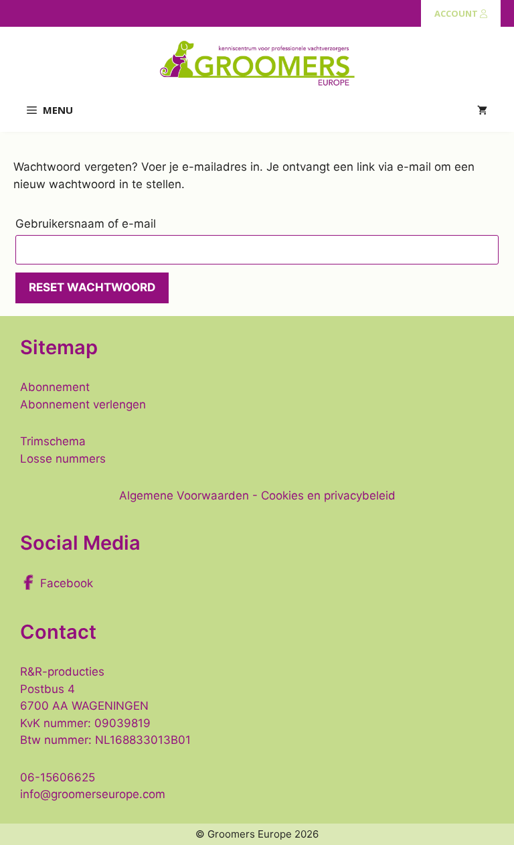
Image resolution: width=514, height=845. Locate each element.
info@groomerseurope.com (92, 794)
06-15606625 (57, 777)
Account (457, 13)
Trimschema (53, 441)
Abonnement (55, 387)
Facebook (66, 583)
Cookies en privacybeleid (328, 495)
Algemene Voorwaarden (184, 495)
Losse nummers (63, 458)
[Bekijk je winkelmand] (482, 110)
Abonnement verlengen (83, 404)
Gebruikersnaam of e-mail (109, 223)
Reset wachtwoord (92, 287)
